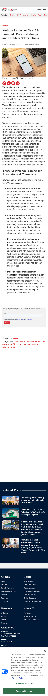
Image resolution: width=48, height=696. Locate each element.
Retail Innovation (30, 595)
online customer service (27, 344)
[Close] (45, 651)
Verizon (41, 341)
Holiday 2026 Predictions (19, 15)
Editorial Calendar (30, 616)
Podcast (4, 595)
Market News (28, 581)
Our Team (27, 613)
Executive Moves (29, 588)
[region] (24, 671)
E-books (4, 623)
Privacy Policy (18, 678)
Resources (4, 598)
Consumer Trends (30, 585)
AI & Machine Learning (32, 591)
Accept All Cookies (24, 691)
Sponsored (5, 601)
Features (4, 585)
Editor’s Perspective (7, 588)
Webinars (4, 613)
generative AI (8, 344)
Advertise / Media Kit (31, 620)
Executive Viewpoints (8, 591)
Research (4, 616)
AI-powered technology (26, 341)
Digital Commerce (30, 598)
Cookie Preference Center (24, 683)
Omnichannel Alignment (32, 601)
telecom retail (8, 347)
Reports (4, 620)
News (5, 25)
